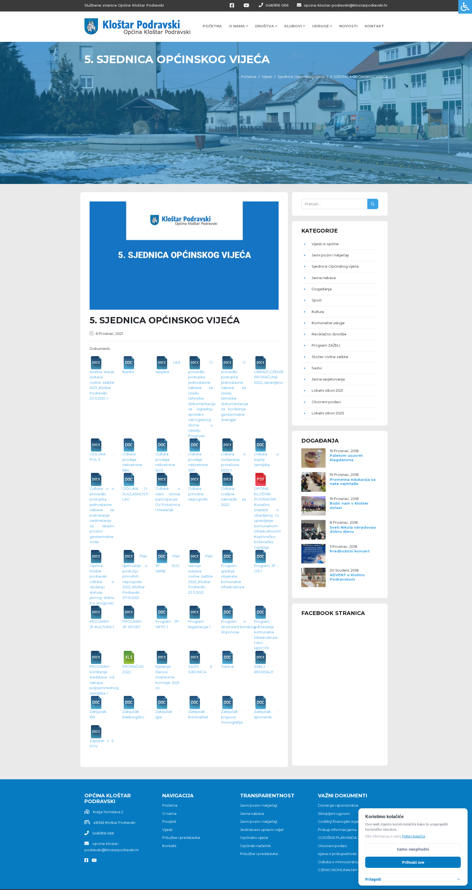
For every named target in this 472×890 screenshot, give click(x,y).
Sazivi (317, 368)
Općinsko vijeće (254, 837)
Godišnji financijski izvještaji (341, 821)
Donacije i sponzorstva (338, 805)
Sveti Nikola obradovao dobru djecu (353, 529)
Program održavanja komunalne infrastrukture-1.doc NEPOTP (266, 634)
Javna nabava (324, 278)
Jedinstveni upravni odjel (262, 829)
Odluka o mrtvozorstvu (338, 862)
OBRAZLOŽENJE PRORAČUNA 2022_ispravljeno (269, 377)
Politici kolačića (413, 836)
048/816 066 (276, 5)
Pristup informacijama (337, 829)
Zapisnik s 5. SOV (102, 743)
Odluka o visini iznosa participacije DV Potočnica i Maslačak (167, 499)
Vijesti (267, 76)
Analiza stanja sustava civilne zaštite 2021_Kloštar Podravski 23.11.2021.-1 (102, 385)
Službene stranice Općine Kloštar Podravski (124, 5)
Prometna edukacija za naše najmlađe (353, 482)
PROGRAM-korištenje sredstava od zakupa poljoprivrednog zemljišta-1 (104, 679)
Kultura (318, 311)
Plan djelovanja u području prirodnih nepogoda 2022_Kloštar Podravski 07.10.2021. (134, 577)
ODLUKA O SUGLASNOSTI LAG (135, 493)
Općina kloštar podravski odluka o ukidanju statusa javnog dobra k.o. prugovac (102, 584)
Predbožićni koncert (350, 551)
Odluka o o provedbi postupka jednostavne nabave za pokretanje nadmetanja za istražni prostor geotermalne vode (102, 515)
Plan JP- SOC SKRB (167, 563)
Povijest (169, 821)
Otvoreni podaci (326, 402)
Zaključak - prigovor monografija (233, 716)
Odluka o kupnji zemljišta (266, 459)
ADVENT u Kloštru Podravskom (347, 577)
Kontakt (374, 26)
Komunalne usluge (328, 323)
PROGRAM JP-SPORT (131, 624)
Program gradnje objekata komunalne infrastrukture (232, 576)
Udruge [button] (321, 26)
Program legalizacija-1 (199, 624)
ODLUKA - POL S (102, 456)
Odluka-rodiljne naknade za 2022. (233, 496)
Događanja (322, 289)
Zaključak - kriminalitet (200, 714)
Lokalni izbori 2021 (327, 390)
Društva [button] (265, 26)
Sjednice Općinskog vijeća (301, 76)
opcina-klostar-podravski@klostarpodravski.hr (345, 5)
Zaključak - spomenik (266, 714)
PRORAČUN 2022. (132, 669)
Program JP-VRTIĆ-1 (167, 624)
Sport (317, 300)
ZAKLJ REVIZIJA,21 (263, 669)
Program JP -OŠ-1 (266, 568)
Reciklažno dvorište (329, 334)
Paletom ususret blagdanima (346, 457)
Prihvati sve (413, 862)
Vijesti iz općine (325, 244)
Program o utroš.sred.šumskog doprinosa (238, 626)
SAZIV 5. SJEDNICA (200, 669)
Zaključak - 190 (102, 714)
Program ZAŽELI (326, 345)
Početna (212, 26)
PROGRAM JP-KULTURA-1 (102, 624)
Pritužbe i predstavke (181, 837)
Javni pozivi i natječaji (330, 255)
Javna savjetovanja (328, 379)
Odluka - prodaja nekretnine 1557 (200, 462)
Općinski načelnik (255, 846)
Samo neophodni (413, 849)
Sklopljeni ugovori (334, 813)
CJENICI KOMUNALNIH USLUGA (345, 870)
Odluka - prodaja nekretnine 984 (134, 462)
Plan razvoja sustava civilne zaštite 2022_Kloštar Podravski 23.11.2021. (200, 574)
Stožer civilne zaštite (330, 357)
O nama (169, 813)
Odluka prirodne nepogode (198, 493)
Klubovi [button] (293, 26)
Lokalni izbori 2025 (328, 413)
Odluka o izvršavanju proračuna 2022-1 (233, 462)
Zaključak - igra (167, 714)
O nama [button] (237, 26)
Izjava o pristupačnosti (337, 853)
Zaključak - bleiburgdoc (134, 714)
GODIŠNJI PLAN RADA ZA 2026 (345, 837)
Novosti (348, 26)
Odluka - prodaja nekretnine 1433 (167, 462)
